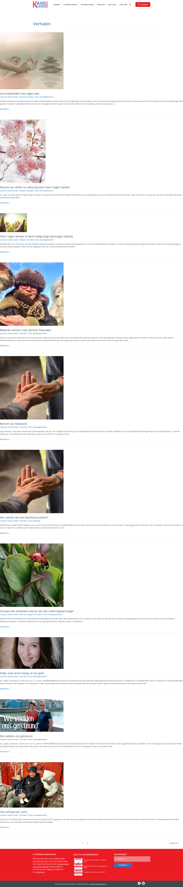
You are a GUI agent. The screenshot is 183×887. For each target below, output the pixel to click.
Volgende (174, 843)
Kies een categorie (27, 614)
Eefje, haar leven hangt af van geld (22, 673)
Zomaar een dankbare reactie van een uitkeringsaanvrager (37, 611)
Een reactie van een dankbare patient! (24, 517)
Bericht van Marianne (13, 424)
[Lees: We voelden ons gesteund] (32, 715)
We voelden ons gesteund (16, 736)
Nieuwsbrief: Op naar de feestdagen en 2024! (95, 867)
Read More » (5, 109)
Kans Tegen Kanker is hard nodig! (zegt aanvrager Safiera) (36, 236)
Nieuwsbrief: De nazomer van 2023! (94, 872)
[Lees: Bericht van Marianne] (32, 388)
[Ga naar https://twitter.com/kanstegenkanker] (143, 883)
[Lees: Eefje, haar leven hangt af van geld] (32, 653)
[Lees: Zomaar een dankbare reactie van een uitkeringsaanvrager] (32, 575)
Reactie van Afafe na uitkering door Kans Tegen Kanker (35, 187)
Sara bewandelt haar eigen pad (19, 93)
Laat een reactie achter (9, 97)
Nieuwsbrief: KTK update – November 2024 (95, 861)
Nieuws (23, 97)
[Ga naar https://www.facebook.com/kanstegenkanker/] (139, 883)
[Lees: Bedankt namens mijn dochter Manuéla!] (32, 294)
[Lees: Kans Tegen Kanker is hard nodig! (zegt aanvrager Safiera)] (13, 222)
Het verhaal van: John (13, 812)
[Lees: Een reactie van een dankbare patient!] (32, 481)
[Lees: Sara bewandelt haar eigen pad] (32, 60)
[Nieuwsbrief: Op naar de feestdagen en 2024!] (78, 866)
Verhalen (30, 97)
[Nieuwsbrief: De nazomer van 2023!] (78, 873)
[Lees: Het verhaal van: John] (32, 784)
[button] (142, 4)
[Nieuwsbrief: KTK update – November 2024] (78, 860)
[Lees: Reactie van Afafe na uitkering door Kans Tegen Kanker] (22, 151)
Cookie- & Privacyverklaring (98, 884)
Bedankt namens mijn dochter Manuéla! (25, 330)
